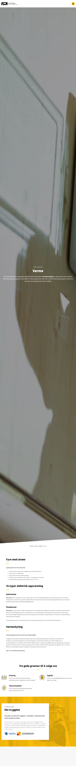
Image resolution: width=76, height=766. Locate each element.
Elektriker (41, 546)
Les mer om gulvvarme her (26, 601)
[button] (73, 3)
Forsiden (31, 546)
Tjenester (36, 546)
